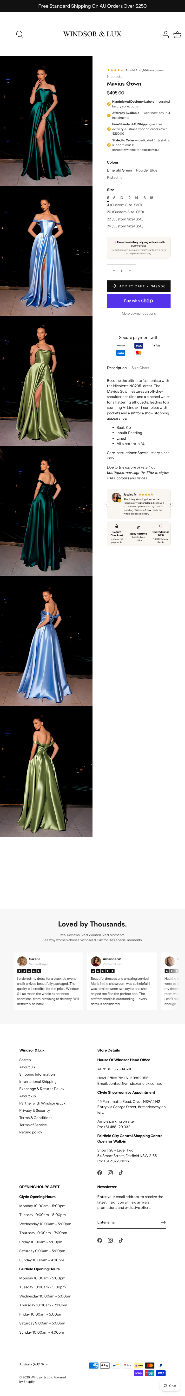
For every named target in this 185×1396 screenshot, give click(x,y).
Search (25, 1060)
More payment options (139, 313)
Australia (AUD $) (31, 1364)
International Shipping (38, 1081)
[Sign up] (163, 1222)
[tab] (119, 368)
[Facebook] (99, 1172)
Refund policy (30, 1132)
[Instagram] (110, 1172)
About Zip (27, 1096)
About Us (27, 1067)
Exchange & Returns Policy (41, 1088)
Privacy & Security (34, 1110)
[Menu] (8, 34)
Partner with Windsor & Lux (42, 1103)
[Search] (19, 34)
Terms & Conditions (35, 1117)
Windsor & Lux (41, 1377)
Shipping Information (37, 1074)
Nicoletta (114, 76)
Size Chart (140, 367)
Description (117, 367)
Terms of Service (33, 1125)
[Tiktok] (121, 1172)
